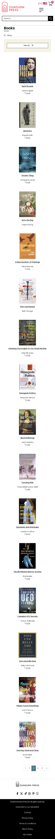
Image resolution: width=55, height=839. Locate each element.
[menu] (41, 10)
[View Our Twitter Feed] (21, 794)
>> (47, 768)
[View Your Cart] (50, 3)
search (50, 18)
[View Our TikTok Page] (26, 794)
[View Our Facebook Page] (17, 794)
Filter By (27, 45)
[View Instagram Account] (29, 794)
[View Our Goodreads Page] (37, 794)
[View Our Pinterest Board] (33, 794)
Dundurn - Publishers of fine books (14, 7)
